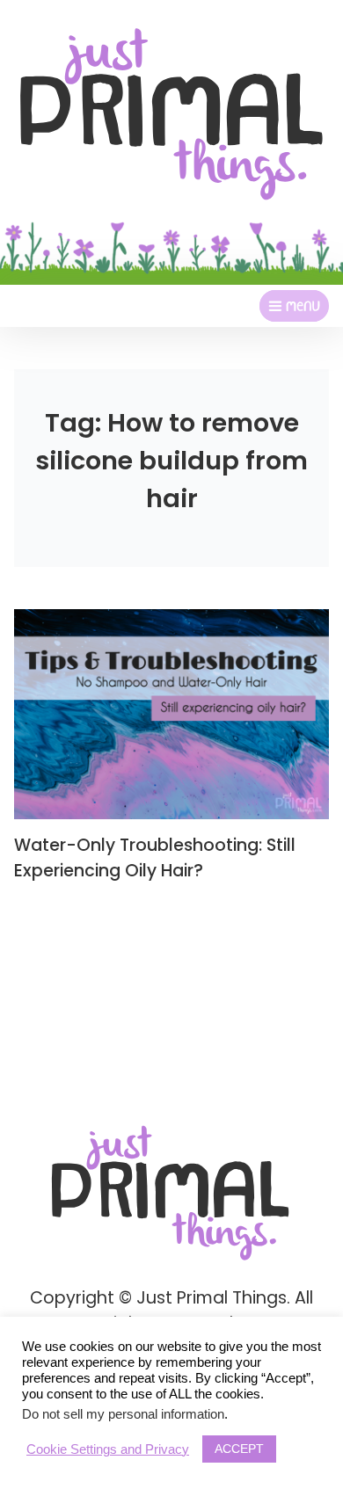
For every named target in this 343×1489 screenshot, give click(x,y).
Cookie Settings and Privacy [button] (107, 1449)
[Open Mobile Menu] (294, 306)
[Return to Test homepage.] (171, 114)
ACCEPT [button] (239, 1449)
